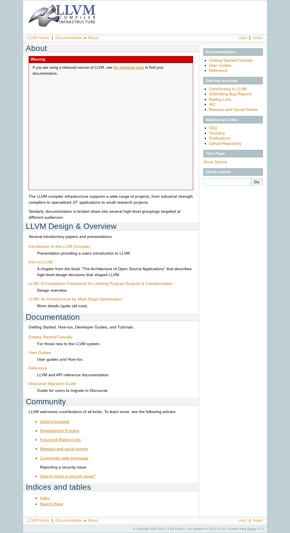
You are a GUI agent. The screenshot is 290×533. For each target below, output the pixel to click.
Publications (220, 138)
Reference (218, 70)
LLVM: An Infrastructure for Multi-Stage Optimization (75, 299)
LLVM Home (38, 37)
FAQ (213, 128)
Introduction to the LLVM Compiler (59, 246)
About (93, 37)
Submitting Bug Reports (230, 94)
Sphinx (251, 528)
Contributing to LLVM (228, 89)
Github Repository (225, 143)
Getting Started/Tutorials (231, 60)
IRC (212, 104)
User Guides (220, 65)
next (243, 37)
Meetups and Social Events (233, 109)
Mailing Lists (220, 99)
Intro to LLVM (41, 262)
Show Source (215, 162)
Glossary (217, 133)
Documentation (69, 37)
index (258, 37)
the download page (128, 68)
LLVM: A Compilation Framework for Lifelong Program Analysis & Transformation (100, 283)
